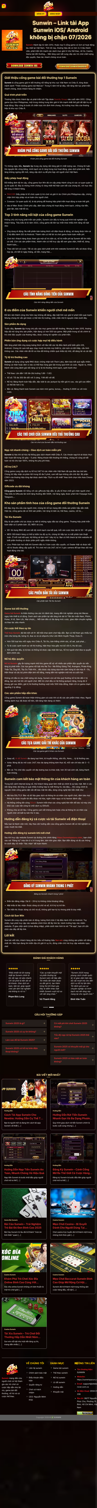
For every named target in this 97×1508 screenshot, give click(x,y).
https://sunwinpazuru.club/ (69, 837)
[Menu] (4, 6)
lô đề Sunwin (21, 758)
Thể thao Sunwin (12, 633)
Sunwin (5, 1378)
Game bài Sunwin (12, 613)
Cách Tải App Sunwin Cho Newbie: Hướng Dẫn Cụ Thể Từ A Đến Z (23, 1116)
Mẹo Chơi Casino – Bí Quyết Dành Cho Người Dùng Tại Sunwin (70, 1226)
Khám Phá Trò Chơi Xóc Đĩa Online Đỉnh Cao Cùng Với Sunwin (21, 1280)
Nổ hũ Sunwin (10, 663)
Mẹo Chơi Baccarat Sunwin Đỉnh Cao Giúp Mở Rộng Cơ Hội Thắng (72, 1280)
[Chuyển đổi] (44, 1023)
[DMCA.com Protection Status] (85, 1413)
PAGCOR (11, 194)
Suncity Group (60, 99)
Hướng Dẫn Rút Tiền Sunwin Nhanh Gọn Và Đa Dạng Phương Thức (72, 1116)
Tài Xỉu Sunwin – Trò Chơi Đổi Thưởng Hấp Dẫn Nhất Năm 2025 (22, 1335)
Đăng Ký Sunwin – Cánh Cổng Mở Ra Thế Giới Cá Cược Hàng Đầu (71, 1171)
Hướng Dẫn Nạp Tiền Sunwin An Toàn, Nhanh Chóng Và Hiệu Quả (24, 1171)
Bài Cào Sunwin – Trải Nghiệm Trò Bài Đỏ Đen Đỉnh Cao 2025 (22, 1226)
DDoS (32, 802)
